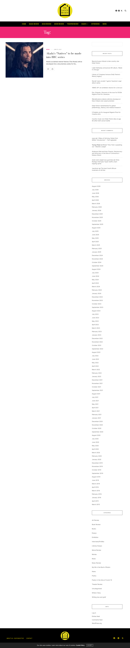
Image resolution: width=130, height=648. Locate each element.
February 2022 (97, 373)
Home (24, 24)
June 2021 (95, 401)
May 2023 (95, 321)
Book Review (46, 24)
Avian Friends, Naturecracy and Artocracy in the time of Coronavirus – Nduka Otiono (107, 153)
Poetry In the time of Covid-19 (102, 580)
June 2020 (95, 442)
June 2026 (95, 193)
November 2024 (97, 259)
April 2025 (95, 241)
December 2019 (97, 463)
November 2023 (97, 300)
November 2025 (97, 217)
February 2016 (97, 494)
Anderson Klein (97, 151)
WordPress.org (97, 623)
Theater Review (97, 584)
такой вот (95, 168)
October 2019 (96, 470)
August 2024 (96, 269)
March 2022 (96, 369)
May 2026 (95, 196)
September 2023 (97, 307)
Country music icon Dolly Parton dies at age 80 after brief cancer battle (106, 120)
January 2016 (96, 497)
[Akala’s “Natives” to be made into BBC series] (24, 60)
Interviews (95, 24)
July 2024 (95, 273)
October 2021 (96, 387)
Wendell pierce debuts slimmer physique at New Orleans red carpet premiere (106, 100)
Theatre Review (72, 24)
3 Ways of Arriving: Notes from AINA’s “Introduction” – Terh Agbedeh (105, 139)
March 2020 (96, 452)
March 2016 (96, 490)
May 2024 (95, 279)
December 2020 (97, 421)
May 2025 (95, 238)
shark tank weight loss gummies (102, 160)
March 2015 (96, 504)
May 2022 (95, 362)
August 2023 (96, 311)
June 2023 (95, 318)
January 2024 (96, 293)
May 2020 (95, 445)
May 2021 (95, 404)
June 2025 (95, 234)
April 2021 (95, 407)
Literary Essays (97, 546)
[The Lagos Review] (65, 10)
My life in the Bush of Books (101, 567)
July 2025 (95, 231)
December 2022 (97, 338)
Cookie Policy (80, 645)
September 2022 (97, 349)
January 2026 (96, 210)
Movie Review (59, 24)
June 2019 (95, 480)
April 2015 (95, 501)
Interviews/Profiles (98, 541)
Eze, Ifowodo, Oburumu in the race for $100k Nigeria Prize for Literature (107, 93)
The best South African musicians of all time (104, 169)
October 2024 (96, 262)
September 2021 (97, 390)
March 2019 (96, 484)
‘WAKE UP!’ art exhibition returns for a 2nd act (107, 88)
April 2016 (95, 487)
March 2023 (96, 328)
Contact (29, 638)
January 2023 (96, 335)
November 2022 (97, 342)
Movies (94, 554)
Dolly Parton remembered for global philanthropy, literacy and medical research (106, 106)
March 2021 (96, 411)
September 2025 (97, 224)
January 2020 (96, 459)
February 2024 (97, 290)
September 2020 (97, 432)
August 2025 (96, 228)
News (105, 24)
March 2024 (96, 286)
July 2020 (95, 439)
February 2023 (97, 331)
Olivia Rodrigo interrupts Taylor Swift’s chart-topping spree (105, 161)
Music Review (34, 24)
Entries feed (96, 616)
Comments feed (97, 620)
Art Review (95, 520)
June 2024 (95, 276)
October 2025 (96, 221)
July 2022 (95, 356)
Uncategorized (97, 588)
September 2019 (97, 473)
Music (94, 558)
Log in (94, 613)
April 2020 (95, 449)
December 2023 (97, 297)
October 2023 (96, 304)
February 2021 (96, 414)
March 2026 (96, 203)
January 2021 (96, 418)
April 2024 (95, 283)
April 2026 (95, 200)
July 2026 (95, 190)
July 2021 (95, 397)
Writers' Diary (96, 593)
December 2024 (97, 255)
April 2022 (95, 366)
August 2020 (96, 435)
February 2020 (97, 456)
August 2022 (96, 352)
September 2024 (97, 266)
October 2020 (96, 428)
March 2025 (96, 245)
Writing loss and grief (99, 597)
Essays (83, 24)
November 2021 (97, 383)
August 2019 (96, 477)
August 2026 (96, 186)
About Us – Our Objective (15, 638)
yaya (93, 138)
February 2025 (97, 248)
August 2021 (96, 394)
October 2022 (96, 345)
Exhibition (95, 537)
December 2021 (97, 380)
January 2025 (96, 252)
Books (94, 529)
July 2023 (95, 314)
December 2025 (97, 214)
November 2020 (97, 425)
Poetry (94, 576)
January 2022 (96, 376)
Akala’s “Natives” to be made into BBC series (63, 55)
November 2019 (97, 466)
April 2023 (95, 324)
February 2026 (97, 207)
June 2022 (95, 359)
